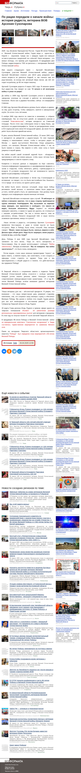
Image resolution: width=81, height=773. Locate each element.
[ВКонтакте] (4, 351)
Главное (8, 11)
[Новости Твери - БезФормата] (12, 2)
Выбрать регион (9, 768)
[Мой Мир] (19, 351)
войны (16, 66)
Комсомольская (17, 121)
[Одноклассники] (9, 351)
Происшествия (45, 11)
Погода (34, 11)
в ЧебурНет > (67, 11)
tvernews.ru (8, 45)
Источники (25, 11)
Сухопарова (49, 223)
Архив (16, 11)
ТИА (15, 343)
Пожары (56, 11)
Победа (13, 334)
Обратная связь (9, 767)
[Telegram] (14, 351)
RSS (17, 771)
